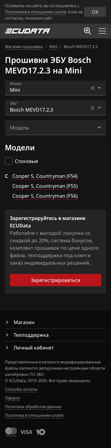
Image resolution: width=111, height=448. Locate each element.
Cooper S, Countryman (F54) (45, 176)
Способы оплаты (21, 389)
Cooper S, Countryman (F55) (45, 185)
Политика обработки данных (33, 406)
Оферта (12, 398)
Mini (53, 46)
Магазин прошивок (24, 46)
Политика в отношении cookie (34, 415)
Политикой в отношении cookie (35, 12)
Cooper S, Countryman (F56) (45, 195)
